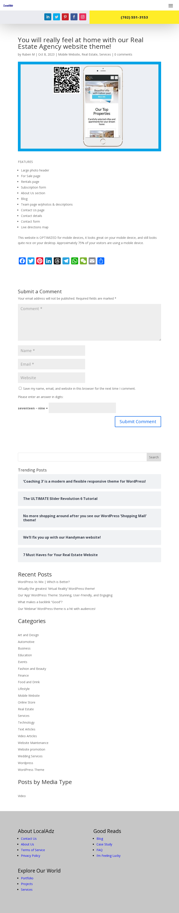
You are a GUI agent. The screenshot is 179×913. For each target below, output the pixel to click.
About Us (27, 844)
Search (154, 457)
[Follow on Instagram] (82, 16)
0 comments (123, 54)
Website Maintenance (33, 743)
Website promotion (31, 749)
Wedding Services (30, 756)
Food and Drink (29, 682)
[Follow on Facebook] (74, 16)
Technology (26, 722)
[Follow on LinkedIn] (47, 16)
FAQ (99, 850)
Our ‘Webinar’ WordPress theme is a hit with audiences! (56, 609)
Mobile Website (69, 54)
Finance (23, 675)
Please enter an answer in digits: (40, 397)
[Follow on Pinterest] (65, 16)
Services (105, 54)
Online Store (26, 702)
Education (25, 655)
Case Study (104, 844)
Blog (99, 838)
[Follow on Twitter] (56, 16)
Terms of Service (33, 850)
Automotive (26, 642)
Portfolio (27, 878)
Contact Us (29, 838)
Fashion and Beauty (32, 669)
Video (22, 796)
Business (24, 648)
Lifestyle (24, 689)
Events (22, 662)
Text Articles (26, 729)
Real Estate (90, 54)
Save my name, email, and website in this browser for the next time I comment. (79, 388)
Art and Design (28, 635)
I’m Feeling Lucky (108, 856)
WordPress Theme (31, 770)
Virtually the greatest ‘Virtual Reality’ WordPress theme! (56, 589)
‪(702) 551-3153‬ (134, 17)
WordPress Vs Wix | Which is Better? (44, 582)
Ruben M (28, 54)
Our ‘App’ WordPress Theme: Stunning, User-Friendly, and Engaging (65, 595)
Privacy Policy (30, 856)
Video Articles (27, 736)
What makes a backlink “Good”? (40, 602)
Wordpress (25, 763)
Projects (27, 884)
